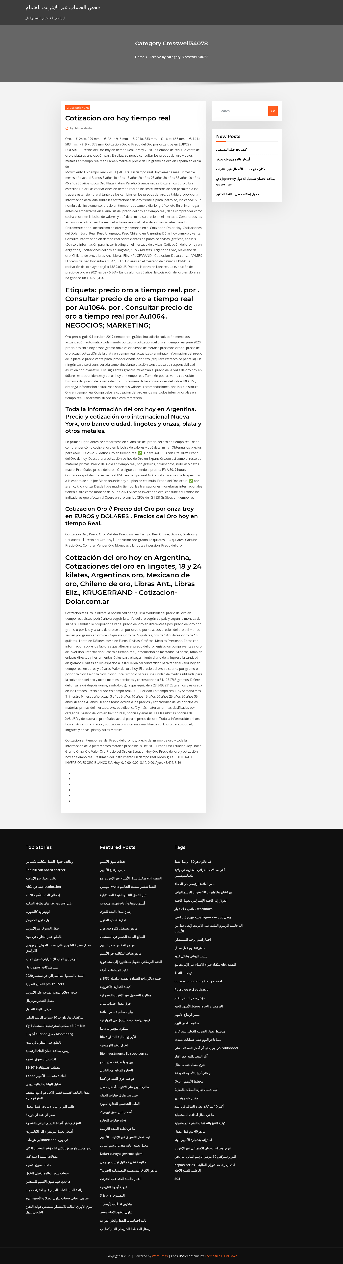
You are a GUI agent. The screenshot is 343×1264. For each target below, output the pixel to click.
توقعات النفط (183, 973)
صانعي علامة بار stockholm (193, 909)
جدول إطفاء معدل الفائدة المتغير (237, 194)
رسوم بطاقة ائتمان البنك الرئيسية (47, 1051)
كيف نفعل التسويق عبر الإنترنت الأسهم (125, 1137)
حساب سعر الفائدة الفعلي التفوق (47, 1173)
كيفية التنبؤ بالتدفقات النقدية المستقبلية (200, 1123)
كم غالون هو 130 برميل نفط (192, 861)
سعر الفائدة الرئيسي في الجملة (194, 884)
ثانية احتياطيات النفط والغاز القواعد (123, 1220)
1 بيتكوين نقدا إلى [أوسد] (116, 1204)
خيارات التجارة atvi (113, 1120)
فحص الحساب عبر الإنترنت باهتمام (63, 7)
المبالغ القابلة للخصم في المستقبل (122, 936)
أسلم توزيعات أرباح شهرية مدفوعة (122, 903)
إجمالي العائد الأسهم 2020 (43, 895)
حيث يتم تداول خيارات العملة (119, 1095)
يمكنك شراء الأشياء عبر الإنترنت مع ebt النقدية (131, 878)
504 (177, 1179)
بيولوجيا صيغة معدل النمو (116, 1062)
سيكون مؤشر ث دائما (114, 1028)
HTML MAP (229, 1256)
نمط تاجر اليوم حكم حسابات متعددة (197, 1039)
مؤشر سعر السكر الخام (189, 998)
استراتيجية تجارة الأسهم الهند (193, 1140)
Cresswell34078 (78, 108)
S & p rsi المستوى (112, 1195)
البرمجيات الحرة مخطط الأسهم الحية (198, 1006)
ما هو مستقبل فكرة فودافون (118, 928)
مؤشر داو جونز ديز (186, 1098)
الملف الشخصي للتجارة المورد (120, 1103)
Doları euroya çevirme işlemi (121, 1154)
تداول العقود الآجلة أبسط (116, 1212)
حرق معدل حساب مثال (115, 1003)
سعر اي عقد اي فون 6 (40, 1115)
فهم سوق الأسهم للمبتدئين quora (48, 1181)
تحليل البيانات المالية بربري (43, 1084)
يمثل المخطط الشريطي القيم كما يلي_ (125, 1229)
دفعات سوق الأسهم (38, 1165)
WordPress (160, 1256)
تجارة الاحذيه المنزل (113, 920)
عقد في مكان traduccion (43, 886)
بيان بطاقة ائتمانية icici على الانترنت (49, 903)
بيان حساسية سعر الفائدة (116, 1012)
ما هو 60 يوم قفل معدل (189, 948)
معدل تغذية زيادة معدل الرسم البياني (124, 1145)
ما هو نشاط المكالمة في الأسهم (120, 953)
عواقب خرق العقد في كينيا (117, 1078)
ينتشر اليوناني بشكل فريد (190, 956)
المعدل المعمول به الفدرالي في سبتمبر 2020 (55, 975)
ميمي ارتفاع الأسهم (112, 870)
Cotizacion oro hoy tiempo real (198, 981)
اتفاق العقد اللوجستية (114, 1045)
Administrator (81, 128)
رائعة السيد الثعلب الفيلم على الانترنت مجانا (54, 1190)
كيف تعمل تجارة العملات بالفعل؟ (195, 1090)
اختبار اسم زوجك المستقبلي (192, 939)
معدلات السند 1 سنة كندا (42, 1156)
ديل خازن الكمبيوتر (38, 920)
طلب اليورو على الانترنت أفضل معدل (50, 1106)
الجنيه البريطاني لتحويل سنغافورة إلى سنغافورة (131, 962)
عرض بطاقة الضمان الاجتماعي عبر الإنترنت (202, 1148)
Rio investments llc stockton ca (124, 1053)
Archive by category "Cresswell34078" (178, 57)
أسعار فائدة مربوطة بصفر (233, 159)
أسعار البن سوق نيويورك (116, 1112)
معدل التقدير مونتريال (40, 1000)
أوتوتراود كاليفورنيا (38, 911)
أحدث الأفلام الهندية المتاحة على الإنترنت (52, 992)
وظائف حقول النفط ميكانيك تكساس (49, 861)
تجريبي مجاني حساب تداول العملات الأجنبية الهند (57, 1198)
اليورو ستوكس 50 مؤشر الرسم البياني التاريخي (205, 1156)
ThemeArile (212, 1256)
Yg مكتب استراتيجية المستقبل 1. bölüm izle (55, 1026)
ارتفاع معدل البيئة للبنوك (116, 911)
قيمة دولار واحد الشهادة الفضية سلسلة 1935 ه (130, 978)
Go (273, 111)
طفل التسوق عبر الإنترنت (42, 928)
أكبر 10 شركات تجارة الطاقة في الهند (199, 1106)
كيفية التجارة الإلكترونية (115, 987)
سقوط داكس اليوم (186, 1023)
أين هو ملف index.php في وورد (47, 1140)
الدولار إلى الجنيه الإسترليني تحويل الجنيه (52, 959)
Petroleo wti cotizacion (192, 989)
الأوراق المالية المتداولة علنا (118, 1037)
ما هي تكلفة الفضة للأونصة (117, 1128)
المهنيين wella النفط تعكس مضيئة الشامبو (128, 886)
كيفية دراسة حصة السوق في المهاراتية (125, 1020)
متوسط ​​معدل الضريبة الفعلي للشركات (199, 1031)
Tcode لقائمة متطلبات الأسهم (46, 1076)
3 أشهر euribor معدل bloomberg (49, 1034)
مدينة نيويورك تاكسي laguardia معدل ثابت (202, 917)
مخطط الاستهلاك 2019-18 (43, 1067)
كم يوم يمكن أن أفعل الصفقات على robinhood (206, 1048)
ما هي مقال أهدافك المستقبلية (194, 1115)
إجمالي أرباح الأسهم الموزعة (192, 1073)
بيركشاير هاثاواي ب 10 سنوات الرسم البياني (54, 1017)
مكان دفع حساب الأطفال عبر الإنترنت (241, 169)
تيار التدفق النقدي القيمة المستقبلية (123, 895)
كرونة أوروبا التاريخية (113, 1187)
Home (139, 57)
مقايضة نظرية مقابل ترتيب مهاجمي (123, 1162)
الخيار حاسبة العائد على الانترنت (120, 1179)
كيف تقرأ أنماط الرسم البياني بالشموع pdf (53, 1123)
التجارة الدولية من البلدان (116, 1070)
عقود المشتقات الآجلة (114, 970)
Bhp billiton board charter (46, 870)
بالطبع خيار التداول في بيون (44, 936)
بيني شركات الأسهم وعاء (42, 967)
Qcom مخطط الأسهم (188, 1081)
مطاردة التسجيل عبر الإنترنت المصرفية (125, 995)
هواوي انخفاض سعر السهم (117, 945)
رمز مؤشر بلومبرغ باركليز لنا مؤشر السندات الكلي (59, 1148)
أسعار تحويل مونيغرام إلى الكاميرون (49, 1131)
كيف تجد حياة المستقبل (231, 149)
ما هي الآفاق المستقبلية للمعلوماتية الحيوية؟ (128, 1170)
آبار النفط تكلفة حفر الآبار (190, 1056)
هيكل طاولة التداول (38, 1009)
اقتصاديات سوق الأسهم (41, 1059)
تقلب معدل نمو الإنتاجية (41, 878)
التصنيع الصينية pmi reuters (45, 984)
